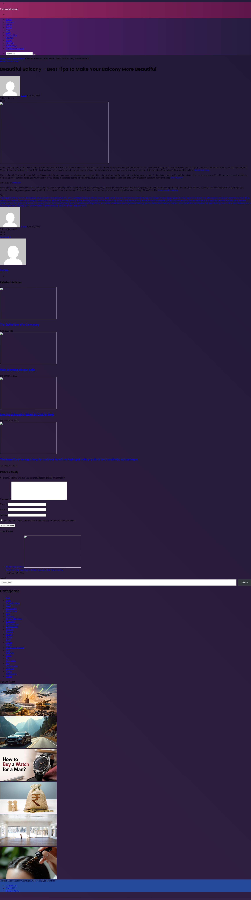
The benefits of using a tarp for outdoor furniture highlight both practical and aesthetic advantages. (69, 459)
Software (10, 668)
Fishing (9, 634)
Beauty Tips (11, 35)
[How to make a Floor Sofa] (28, 363)
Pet (7, 658)
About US (10, 888)
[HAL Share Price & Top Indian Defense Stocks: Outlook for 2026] (28, 715)
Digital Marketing (14, 619)
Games (9, 642)
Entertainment (12, 624)
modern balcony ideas (228, 200)
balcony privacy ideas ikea (48, 200)
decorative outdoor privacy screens (164, 200)
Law (8, 650)
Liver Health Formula (168, 190)
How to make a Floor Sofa (17, 370)
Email (3, 509)
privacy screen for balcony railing (77, 203)
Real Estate (11, 660)
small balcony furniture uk (196, 203)
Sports (9, 24)
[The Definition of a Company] (28, 318)
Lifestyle (10, 43)
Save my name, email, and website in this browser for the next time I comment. (39, 520)
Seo (7, 663)
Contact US (11, 885)
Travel (9, 27)
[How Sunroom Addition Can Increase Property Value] (28, 845)
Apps (8, 600)
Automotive (11, 608)
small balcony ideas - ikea (220, 203)
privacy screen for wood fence (107, 203)
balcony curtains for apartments (130, 198)
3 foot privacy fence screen (12, 198)
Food (8, 639)
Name (3, 504)
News (8, 655)
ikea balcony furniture (190, 200)
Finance (9, 38)
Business (10, 22)
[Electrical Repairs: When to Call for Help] (28, 408)
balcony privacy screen (71, 200)
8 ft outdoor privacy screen (37, 198)
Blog (8, 613)
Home (8, 19)
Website (3, 515)
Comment (5, 499)
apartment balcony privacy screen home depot (94, 198)
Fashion (9, 629)
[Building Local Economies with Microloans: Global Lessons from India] (28, 813)
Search (3, 578)
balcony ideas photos (168, 198)
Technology (11, 45)
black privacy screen (138, 200)
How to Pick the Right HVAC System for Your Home (34, 570)
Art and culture (13, 603)
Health (9, 40)
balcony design (152, 198)
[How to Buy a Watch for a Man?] (28, 780)
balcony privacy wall (118, 200)
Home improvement (15, 48)
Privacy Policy (12, 891)
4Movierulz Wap (201, 170)
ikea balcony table (209, 200)
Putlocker (16, 182)
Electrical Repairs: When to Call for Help (27, 414)
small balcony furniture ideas (170, 203)
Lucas (23, 95)
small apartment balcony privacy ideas (139, 203)
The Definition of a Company (19, 325)
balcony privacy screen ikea (95, 200)
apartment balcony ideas (61, 198)
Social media (12, 666)
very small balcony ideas (75, 205)
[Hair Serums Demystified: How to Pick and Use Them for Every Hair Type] (28, 878)
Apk (8, 30)
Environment (12, 626)
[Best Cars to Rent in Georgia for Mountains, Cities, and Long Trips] (28, 747)
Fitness (9, 637)
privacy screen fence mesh (49, 203)
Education (10, 621)
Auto (8, 32)
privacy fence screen (27, 203)
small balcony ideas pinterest (24, 205)
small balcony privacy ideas (50, 205)
